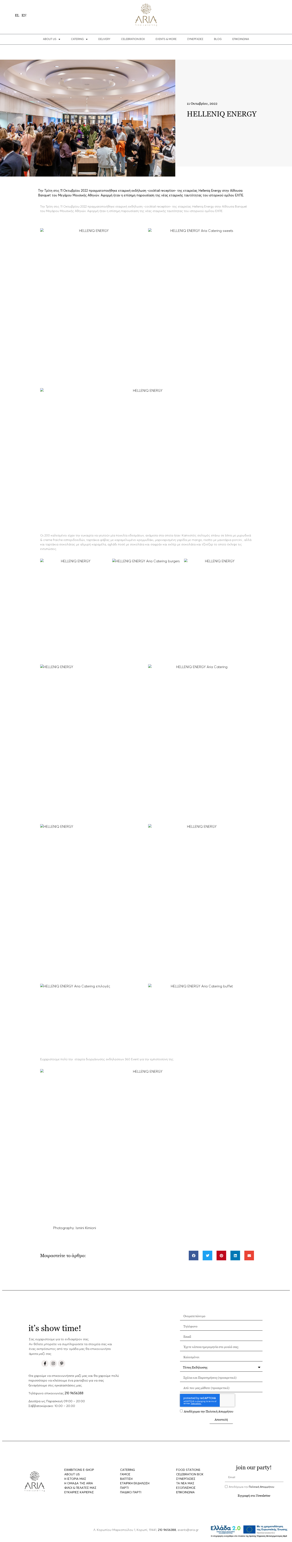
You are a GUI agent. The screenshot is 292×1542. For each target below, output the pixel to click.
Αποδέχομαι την (208, 1411)
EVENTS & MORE (166, 39)
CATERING (77, 39)
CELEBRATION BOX (133, 39)
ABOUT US (49, 39)
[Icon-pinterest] (61, 1363)
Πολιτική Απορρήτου (219, 1411)
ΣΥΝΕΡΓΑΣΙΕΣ (195, 39)
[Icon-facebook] (45, 1363)
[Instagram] (53, 1363)
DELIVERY (104, 39)
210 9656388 (74, 1393)
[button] (193, 1255)
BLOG (218, 39)
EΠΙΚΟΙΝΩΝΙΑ (240, 39)
